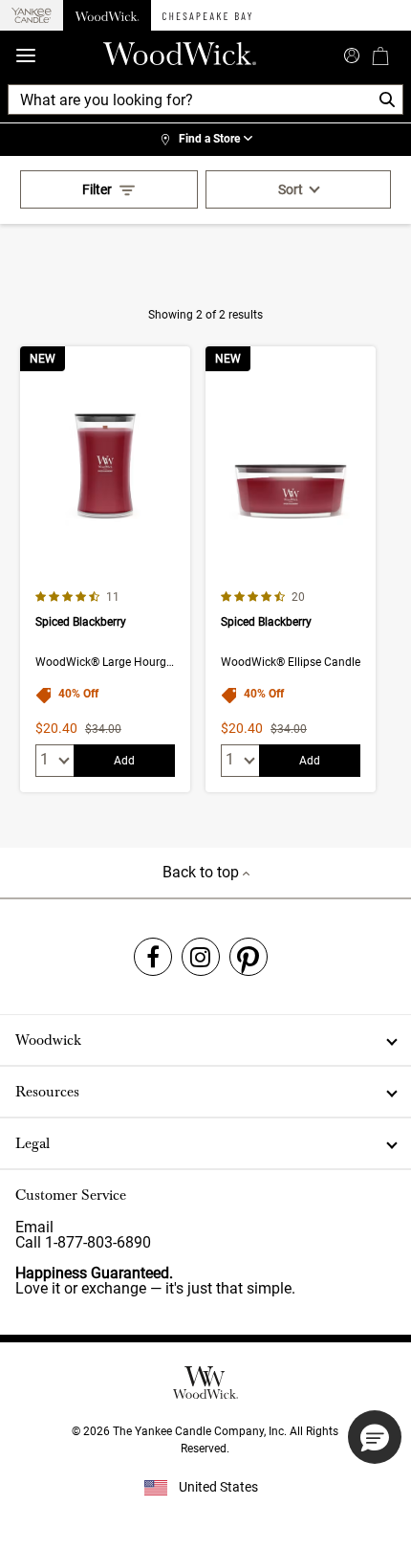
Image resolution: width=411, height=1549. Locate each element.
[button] (374, 1437)
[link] (205, 139)
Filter (97, 189)
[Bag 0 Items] (380, 55)
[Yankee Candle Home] (31, 16)
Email (34, 1227)
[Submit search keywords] (351, 53)
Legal (32, 1143)
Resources (47, 1091)
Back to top (202, 872)
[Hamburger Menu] (25, 56)
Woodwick (48, 1040)
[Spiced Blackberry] (105, 569)
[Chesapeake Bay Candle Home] (207, 15)
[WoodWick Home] (107, 15)
